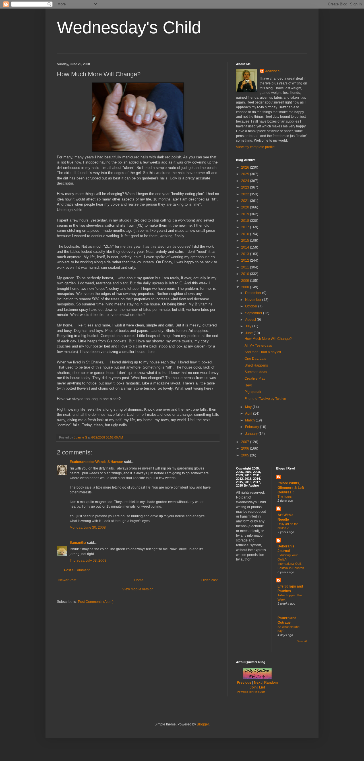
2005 (245, 455)
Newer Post (67, 580)
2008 (245, 287)
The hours (285, 496)
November (253, 300)
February (252, 427)
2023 (245, 187)
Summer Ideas (256, 372)
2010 (245, 274)
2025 (245, 174)
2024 (245, 181)
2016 (245, 234)
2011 (245, 267)
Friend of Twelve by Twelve (265, 399)
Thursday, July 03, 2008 (88, 561)
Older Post (209, 580)
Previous (244, 683)
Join (253, 687)
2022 (245, 194)
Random (271, 683)
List (262, 687)
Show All (302, 641)
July (248, 326)
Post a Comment (77, 570)
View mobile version (138, 589)
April (249, 413)
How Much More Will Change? (268, 339)
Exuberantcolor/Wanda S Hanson (96, 462)
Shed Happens (256, 365)
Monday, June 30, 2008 (88, 528)
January (251, 434)
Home (139, 580)
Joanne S (272, 71)
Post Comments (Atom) (95, 602)
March (250, 420)
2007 (245, 442)
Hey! (248, 385)
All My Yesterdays (258, 346)
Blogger (203, 724)
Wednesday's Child (129, 27)
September (254, 313)
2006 (245, 448)
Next (258, 683)
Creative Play (255, 379)
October (251, 306)
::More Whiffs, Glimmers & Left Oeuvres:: (291, 487)
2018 (245, 221)
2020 (245, 207)
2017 (245, 227)
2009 (245, 281)
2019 (245, 214)
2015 (245, 241)
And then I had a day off (263, 352)
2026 (245, 167)
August (251, 320)
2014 (245, 247)
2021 (245, 201)
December (253, 293)
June (249, 333)
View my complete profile (255, 147)
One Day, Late (255, 359)
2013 (245, 254)
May (249, 407)
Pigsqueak (253, 392)
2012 (245, 260)
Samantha (78, 543)
